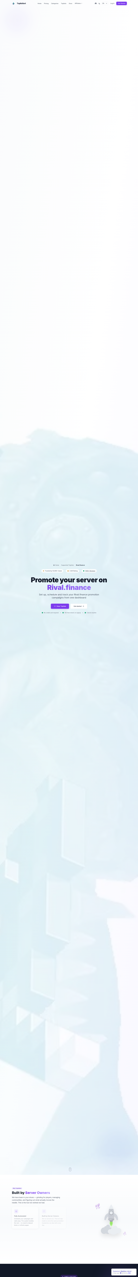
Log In (112, 3)
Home (39, 3)
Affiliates (78, 3)
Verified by (121, 1273)
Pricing (46, 3)
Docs (70, 3)
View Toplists (61, 606)
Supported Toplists (67, 565)
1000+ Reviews (90, 571)
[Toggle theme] (99, 3)
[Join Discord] (95, 3)
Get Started (121, 3)
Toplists (63, 3)
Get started (77, 606)
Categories (54, 3)
